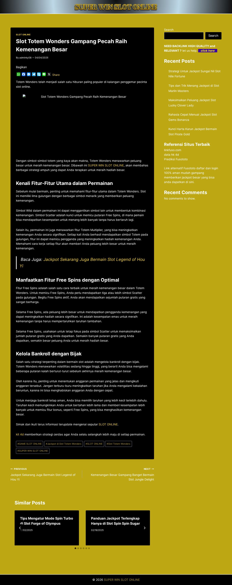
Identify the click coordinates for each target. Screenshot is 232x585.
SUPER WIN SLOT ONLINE (106, 165)
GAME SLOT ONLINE (29, 443)
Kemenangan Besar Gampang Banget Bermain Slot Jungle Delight (122, 474)
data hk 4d (171, 154)
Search (169, 29)
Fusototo (189, 168)
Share (56, 74)
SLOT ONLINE (23, 34)
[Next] (144, 528)
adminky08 (25, 57)
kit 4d (20, 434)
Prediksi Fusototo (176, 159)
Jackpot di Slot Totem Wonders (63, 443)
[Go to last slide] (20, 528)
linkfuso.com (172, 150)
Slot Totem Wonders (118, 443)
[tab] (75, 548)
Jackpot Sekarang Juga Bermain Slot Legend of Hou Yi (43, 474)
